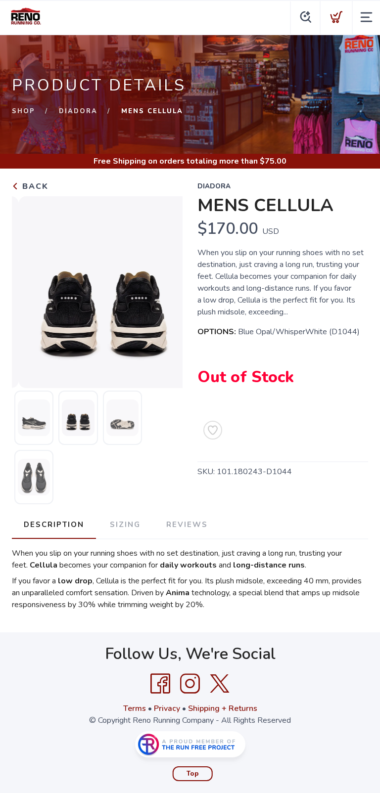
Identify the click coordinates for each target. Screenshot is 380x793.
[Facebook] (160, 684)
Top (193, 773)
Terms (134, 708)
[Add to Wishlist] (212, 430)
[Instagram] (190, 684)
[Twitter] (220, 684)
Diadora (78, 111)
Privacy (167, 708)
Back (33, 186)
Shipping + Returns (222, 708)
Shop (23, 111)
